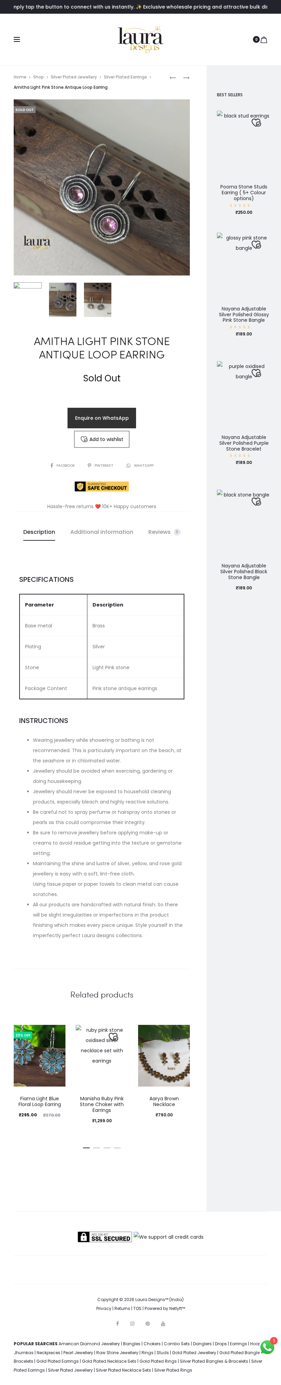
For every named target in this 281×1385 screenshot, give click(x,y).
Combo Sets (177, 1344)
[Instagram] (132, 1323)
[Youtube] (163, 1323)
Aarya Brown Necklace (164, 1101)
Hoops (257, 1344)
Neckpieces (48, 1353)
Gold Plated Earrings (57, 1361)
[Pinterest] (148, 1323)
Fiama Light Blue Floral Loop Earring (40, 1101)
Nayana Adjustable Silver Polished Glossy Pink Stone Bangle (244, 314)
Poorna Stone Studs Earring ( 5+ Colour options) (243, 192)
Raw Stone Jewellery (117, 1353)
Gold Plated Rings (158, 1361)
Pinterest (104, 465)
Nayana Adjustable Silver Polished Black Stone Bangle (243, 571)
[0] (263, 39)
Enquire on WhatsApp (102, 418)
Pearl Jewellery (78, 1353)
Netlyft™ (177, 1308)
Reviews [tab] (163, 532)
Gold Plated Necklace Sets (109, 1361)
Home (20, 77)
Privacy (103, 1308)
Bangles (131, 1344)
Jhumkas (24, 1353)
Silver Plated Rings (173, 1370)
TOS (137, 1308)
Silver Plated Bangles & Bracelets (214, 1361)
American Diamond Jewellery (89, 1344)
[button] (86, 1146)
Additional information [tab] (101, 532)
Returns (122, 1308)
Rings (148, 1353)
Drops (221, 1344)
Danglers (202, 1344)
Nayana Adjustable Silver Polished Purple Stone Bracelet (244, 443)
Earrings (238, 1344)
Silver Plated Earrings (125, 77)
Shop (38, 77)
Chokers (152, 1344)
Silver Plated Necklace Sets (123, 1370)
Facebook (66, 465)
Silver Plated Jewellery (74, 77)
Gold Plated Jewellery (194, 1353)
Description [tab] (39, 532)
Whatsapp (144, 465)
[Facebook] (117, 1323)
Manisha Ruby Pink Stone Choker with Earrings (102, 1104)
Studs (163, 1353)
